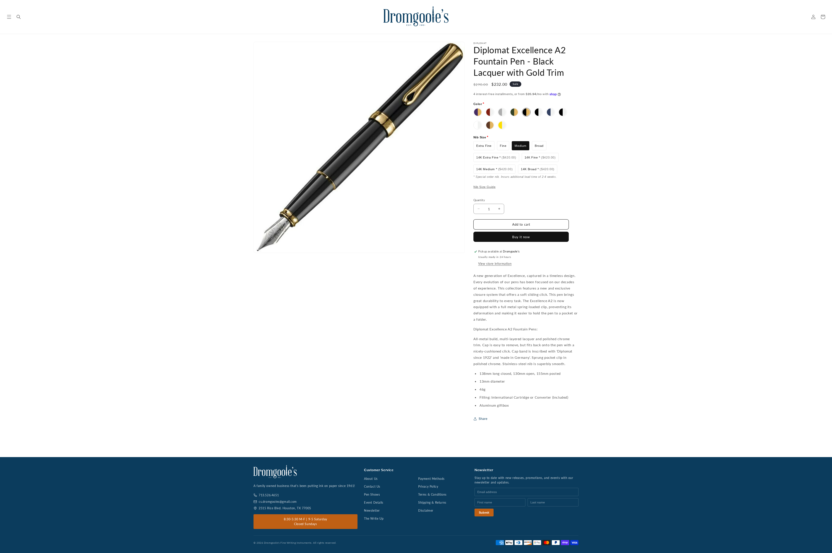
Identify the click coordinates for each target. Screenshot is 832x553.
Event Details (373, 502)
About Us (371, 478)
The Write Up (374, 518)
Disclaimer (425, 510)
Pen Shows (372, 494)
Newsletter (372, 510)
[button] (9, 17)
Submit (484, 512)
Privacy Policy (428, 486)
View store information (495, 263)
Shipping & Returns (432, 502)
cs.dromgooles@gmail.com (278, 501)
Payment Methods (431, 478)
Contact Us (372, 486)
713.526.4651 (269, 495)
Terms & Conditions (432, 494)
